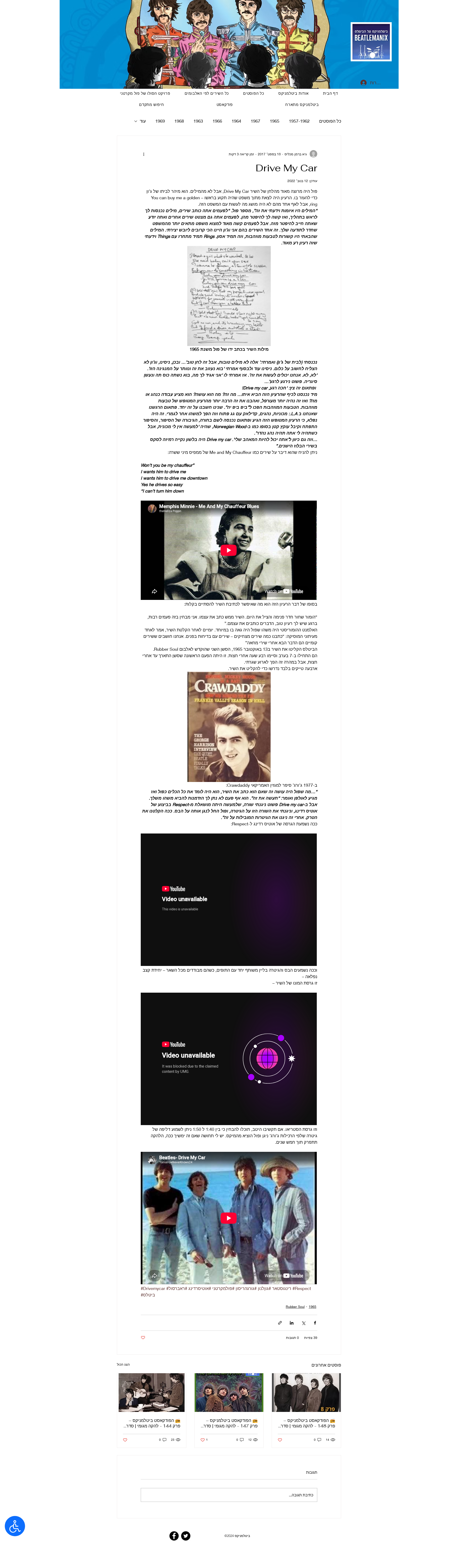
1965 (274, 121)
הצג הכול (123, 1364)
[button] (225, 104)
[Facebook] (174, 1536)
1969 (160, 121)
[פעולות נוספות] (143, 154)
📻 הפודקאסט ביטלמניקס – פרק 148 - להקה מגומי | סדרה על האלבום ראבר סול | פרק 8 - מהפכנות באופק (306, 1423)
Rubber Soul (295, 1307)
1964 (236, 121)
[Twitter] (185, 1536)
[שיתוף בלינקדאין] (291, 1323)
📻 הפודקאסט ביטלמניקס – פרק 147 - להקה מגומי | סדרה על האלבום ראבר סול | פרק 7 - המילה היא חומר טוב (229, 1423)
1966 (217, 121)
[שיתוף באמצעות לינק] (280, 1323)
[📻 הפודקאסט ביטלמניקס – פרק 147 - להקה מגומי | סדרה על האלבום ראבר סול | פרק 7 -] (229, 1392)
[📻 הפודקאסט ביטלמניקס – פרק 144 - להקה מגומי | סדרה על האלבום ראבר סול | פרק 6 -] (151, 1392)
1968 (179, 121)
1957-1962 (299, 121)
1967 (255, 121)
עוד (143, 121)
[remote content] (229, 551)
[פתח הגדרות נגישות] (15, 1526)
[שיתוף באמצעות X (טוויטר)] (303, 1323)
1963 (198, 121)
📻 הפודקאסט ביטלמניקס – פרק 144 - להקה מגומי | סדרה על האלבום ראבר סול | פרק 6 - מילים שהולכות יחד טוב (152, 1423)
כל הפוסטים (330, 121)
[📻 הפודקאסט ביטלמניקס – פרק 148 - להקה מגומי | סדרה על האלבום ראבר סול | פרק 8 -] (306, 1392)
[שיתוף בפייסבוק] (315, 1323)
